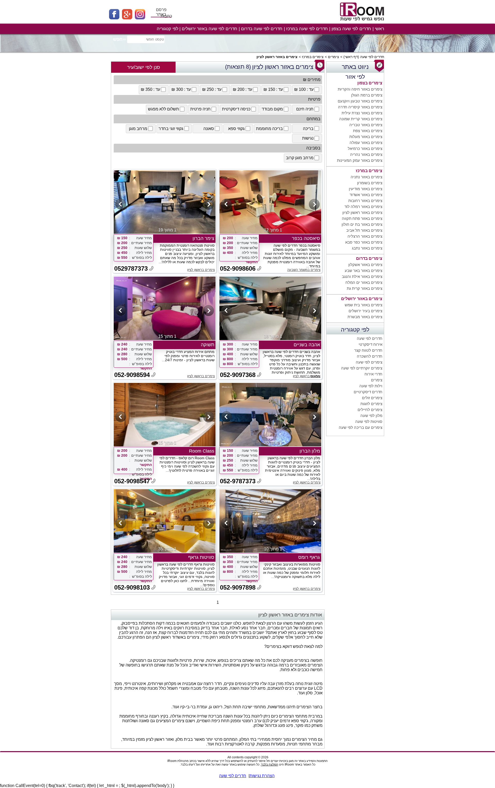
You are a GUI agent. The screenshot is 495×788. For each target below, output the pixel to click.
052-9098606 (237, 268)
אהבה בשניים (307, 344)
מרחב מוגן (138, 128)
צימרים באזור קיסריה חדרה (360, 107)
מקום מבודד (272, 109)
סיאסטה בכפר (306, 238)
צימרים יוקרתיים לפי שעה (361, 368)
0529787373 (131, 268)
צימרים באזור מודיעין (365, 189)
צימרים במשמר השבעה (303, 270)
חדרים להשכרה (369, 356)
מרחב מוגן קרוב (300, 158)
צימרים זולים (372, 398)
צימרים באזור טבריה (365, 125)
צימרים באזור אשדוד (366, 194)
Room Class (201, 451)
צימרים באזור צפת (367, 130)
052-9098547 (132, 481)
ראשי (379, 28)
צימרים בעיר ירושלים (365, 311)
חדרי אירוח (373, 374)
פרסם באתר (161, 12)
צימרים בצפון (369, 83)
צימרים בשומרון (369, 183)
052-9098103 (132, 587)
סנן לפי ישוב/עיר (143, 67)
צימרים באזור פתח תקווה (362, 218)
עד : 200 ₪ (242, 89)
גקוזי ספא (236, 128)
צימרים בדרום (369, 258)
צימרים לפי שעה (369, 362)
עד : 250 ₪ (211, 89)
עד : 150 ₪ (273, 89)
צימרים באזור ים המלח (363, 282)
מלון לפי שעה (371, 415)
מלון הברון (310, 451)
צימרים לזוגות (371, 403)
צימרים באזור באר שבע (363, 270)
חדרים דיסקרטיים (368, 392)
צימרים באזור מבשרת (365, 317)
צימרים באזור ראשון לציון (362, 212)
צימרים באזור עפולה (366, 142)
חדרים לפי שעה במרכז (307, 28)
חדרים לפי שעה (372, 57)
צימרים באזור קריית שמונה (360, 119)
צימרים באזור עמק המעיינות (359, 160)
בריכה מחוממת (269, 128)
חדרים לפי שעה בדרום (261, 28)
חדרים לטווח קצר (368, 350)
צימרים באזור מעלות (365, 136)
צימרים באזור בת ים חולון (362, 224)
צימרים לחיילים (370, 409)
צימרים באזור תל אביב (364, 230)
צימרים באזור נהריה (366, 154)
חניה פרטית (200, 109)
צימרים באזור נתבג (367, 248)
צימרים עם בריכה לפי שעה (360, 427)
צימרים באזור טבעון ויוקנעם (360, 101)
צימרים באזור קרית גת (364, 288)
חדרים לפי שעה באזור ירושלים (209, 28)
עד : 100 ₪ (304, 89)
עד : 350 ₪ (150, 89)
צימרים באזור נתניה (366, 177)
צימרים (333, 57)
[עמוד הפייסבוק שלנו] (115, 18)
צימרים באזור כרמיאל (365, 148)
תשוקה (207, 344)
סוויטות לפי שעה (368, 421)
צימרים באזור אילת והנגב (362, 276)
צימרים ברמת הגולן (366, 95)
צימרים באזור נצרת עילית (362, 113)
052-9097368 (237, 374)
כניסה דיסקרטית (236, 109)
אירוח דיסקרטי (370, 344)
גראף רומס (309, 557)
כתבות (166, 16)
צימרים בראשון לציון (201, 270)
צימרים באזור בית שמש (363, 305)
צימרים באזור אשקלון (365, 264)
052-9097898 (237, 587)
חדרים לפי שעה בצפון (351, 28)
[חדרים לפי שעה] (363, 22)
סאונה (208, 128)
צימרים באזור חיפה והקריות (360, 89)
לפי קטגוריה (167, 28)
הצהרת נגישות (262, 776)
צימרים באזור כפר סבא (363, 242)
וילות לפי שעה (370, 386)
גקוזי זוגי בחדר (171, 128)
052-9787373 (237, 481)
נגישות (308, 138)
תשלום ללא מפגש (163, 109)
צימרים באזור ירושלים (361, 298)
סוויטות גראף (201, 557)
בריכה (308, 128)
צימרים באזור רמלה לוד (363, 206)
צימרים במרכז (313, 57)
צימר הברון (203, 238)
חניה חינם (305, 109)
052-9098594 (132, 374)
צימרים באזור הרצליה (365, 236)
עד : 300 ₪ (181, 89)
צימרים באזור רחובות (365, 200)
